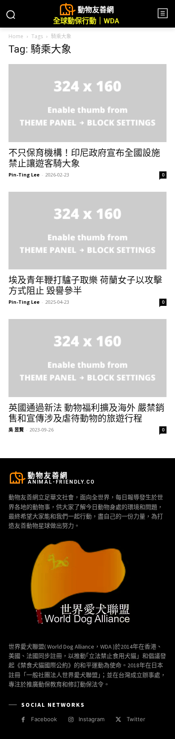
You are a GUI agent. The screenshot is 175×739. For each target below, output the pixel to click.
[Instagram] (70, 719)
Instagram (91, 719)
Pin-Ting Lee (24, 174)
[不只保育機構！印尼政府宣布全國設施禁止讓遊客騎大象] (87, 103)
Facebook (44, 719)
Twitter (136, 719)
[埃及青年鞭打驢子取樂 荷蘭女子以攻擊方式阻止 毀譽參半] (87, 231)
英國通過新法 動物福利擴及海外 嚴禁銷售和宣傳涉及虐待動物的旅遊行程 (86, 413)
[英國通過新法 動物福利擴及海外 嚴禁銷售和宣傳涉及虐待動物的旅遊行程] (87, 358)
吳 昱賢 (16, 429)
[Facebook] (23, 719)
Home (15, 36)
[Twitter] (118, 719)
